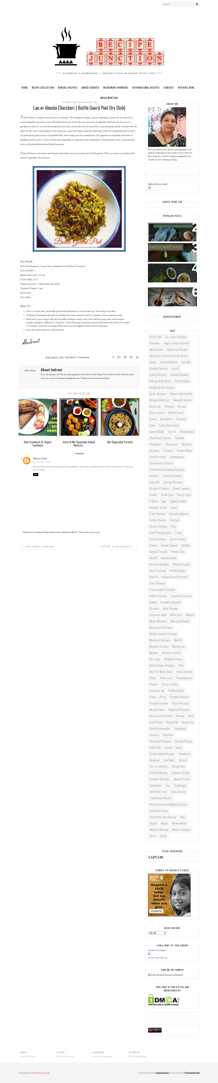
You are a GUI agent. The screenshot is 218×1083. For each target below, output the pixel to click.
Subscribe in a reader (158, 184)
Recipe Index (157, 710)
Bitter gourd (157, 413)
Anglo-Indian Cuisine (176, 343)
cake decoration (169, 425)
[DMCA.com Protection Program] (163, 1004)
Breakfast (166, 419)
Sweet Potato (182, 779)
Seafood (168, 735)
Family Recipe (158, 520)
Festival (175, 520)
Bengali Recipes (67, 87)
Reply (35, 474)
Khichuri (154, 608)
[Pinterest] (131, 357)
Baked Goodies (90, 87)
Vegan (153, 823)
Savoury (154, 735)
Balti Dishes (182, 381)
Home (24, 87)
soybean (155, 760)
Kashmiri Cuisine (171, 602)
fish (173, 526)
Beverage (155, 406)
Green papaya (169, 545)
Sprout (183, 760)
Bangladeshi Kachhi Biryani (169, 227)
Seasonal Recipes (160, 741)
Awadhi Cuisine (159, 368)
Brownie (181, 419)
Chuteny (187, 444)
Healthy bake (169, 558)
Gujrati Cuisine (159, 552)
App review (156, 349)
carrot (172, 432)
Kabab (153, 602)
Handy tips (178, 552)
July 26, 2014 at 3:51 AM (42, 462)
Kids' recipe (170, 608)
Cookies (154, 476)
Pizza (163, 697)
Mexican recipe (180, 621)
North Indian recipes (162, 665)
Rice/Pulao (156, 722)
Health (153, 558)
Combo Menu (184, 451)
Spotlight (169, 760)
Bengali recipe (183, 400)
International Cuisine (162, 590)
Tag (167, 785)
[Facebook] (33, 4)
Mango (190, 615)
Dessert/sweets (159, 488)
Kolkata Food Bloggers (157, 950)
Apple (153, 362)
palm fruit (166, 678)
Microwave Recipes (161, 627)
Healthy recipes (159, 564)
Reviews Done (186, 87)
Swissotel (155, 785)
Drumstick (167, 495)
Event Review (157, 514)
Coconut (168, 451)
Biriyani (169, 406)
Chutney (154, 451)
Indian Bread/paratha (175, 577)
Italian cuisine (158, 596)
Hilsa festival (158, 571)
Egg (164, 501)
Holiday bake (177, 571)
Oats (181, 665)
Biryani (182, 406)
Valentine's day (159, 811)
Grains (153, 545)
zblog (163, 836)
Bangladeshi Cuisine (162, 387)
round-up (187, 722)
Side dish (155, 747)
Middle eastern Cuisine (163, 634)
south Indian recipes (162, 754)
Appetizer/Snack (177, 349)
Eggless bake (178, 501)
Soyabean (185, 754)
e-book (154, 501)
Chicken (179, 438)
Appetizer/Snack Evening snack (169, 356)
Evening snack (158, 507)
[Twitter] (21, 4)
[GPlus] (39, 4)
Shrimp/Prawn (183, 741)
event (174, 507)
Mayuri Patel (40, 458)
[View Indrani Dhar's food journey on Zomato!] (165, 974)
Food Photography (160, 533)
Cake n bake (157, 432)
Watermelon (179, 823)
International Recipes (146, 87)
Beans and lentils (181, 394)
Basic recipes (158, 394)
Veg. (183, 817)
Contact (169, 87)
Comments (83, 357)
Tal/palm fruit (158, 792)
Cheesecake (187, 432)
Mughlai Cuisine (159, 646)
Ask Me (186, 362)
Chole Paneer (159, 268)
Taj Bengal (180, 785)
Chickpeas (156, 444)
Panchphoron (184, 678)
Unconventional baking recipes (169, 804)
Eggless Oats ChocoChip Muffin (172, 292)
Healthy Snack (181, 564)
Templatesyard (161, 1072)
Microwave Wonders (115, 87)
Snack (168, 747)
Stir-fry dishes (159, 766)
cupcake (155, 482)
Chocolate (172, 444)
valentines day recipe (163, 817)
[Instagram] (27, 4)
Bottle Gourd (176, 413)
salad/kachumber (160, 728)
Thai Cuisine (178, 792)
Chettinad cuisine (160, 438)
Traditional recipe (161, 798)
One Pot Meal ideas (161, 672)
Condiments (177, 457)
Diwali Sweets (181, 488)
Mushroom (179, 646)
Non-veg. (155, 659)
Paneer (154, 684)
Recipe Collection (43, 87)
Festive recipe (158, 526)
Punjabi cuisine (159, 703)
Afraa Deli (156, 337)
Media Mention (109, 98)
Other (153, 678)
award (175, 368)
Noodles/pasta (174, 659)
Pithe (153, 697)
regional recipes (179, 710)
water (164, 823)
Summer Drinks (181, 773)
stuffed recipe (159, 773)
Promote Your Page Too (158, 958)
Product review (179, 697)
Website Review (159, 830)
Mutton (154, 653)
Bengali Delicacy (160, 400)
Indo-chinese (157, 583)
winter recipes (181, 830)
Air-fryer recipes (176, 337)
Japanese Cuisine (181, 596)
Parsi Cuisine (170, 684)
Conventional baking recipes (167, 469)
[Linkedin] (137, 357)
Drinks (153, 495)
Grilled (186, 545)
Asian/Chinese (169, 362)
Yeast (153, 836)
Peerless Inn (157, 691)
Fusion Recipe (158, 539)
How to (154, 577)
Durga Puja (184, 495)
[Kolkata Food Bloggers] (149, 954)
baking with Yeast (161, 381)
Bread (153, 419)
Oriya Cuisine (185, 672)
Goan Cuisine (178, 539)
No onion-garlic (171, 653)
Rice (191, 716)
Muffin (178, 640)
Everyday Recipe (179, 514)
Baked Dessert (158, 375)
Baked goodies (180, 375)
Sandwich (180, 728)
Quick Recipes (180, 703)
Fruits (178, 533)
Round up (172, 722)
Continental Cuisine (161, 463)
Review (180, 716)
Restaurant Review (161, 716)
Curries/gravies (173, 482)
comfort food (158, 457)
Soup (179, 747)
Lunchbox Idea (158, 615)
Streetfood (178, 766)
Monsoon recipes (160, 640)
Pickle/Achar (176, 691)
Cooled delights (172, 476)
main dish (176, 615)
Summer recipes (160, 779)
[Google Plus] (119, 357)
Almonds (155, 343)
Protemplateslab (192, 1072)
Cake (152, 425)
